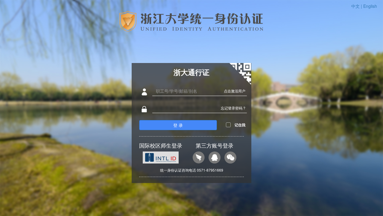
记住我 (240, 125)
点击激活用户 (234, 90)
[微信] (230, 158)
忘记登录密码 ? (233, 107)
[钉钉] (198, 158)
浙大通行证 (191, 72)
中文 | (357, 6)
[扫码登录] (240, 74)
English (370, 6)
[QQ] (214, 158)
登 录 (178, 125)
